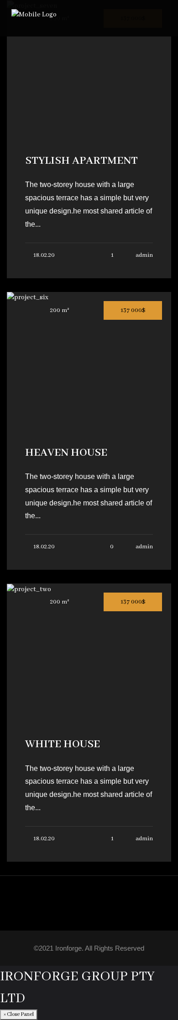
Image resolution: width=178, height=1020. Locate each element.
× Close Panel (19, 1014)
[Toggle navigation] (161, 18)
